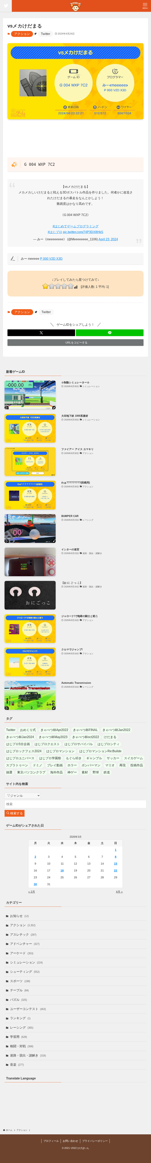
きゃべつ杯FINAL (85, 730)
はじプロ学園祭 (50, 758)
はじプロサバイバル (78, 744)
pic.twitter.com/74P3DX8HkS (83, 232)
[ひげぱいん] (75, 6)
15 (115, 863)
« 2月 (31, 891)
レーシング (21, 1027)
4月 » (119, 891)
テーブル (19, 990)
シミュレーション (26, 962)
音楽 (17, 1064)
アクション (22, 34)
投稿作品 (136, 765)
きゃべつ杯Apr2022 (54, 730)
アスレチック (23, 934)
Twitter (45, 34)
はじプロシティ (109, 744)
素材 (85, 772)
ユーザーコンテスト (28, 1009)
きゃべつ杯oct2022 (85, 737)
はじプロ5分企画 (18, 744)
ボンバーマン (91, 765)
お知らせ (19, 916)
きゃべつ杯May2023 (53, 737)
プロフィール (51, 1140)
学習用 (18, 1036)
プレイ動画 (55, 765)
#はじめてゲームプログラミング (76, 226)
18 (62, 870)
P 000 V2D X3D (51, 258)
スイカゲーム (133, 758)
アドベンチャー (25, 943)
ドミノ (37, 765)
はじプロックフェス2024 (23, 751)
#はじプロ (55, 232)
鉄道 (107, 772)
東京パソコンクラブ (31, 772)
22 (115, 870)
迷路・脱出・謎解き (28, 1055)
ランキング (20, 1018)
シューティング (25, 971)
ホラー (72, 765)
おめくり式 (28, 730)
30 (35, 884)
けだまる (110, 737)
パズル (18, 999)
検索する (16, 813)
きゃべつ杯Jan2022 (116, 730)
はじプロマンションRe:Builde (100, 751)
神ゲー (72, 772)
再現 (122, 765)
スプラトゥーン (17, 765)
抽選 (9, 772)
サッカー (113, 758)
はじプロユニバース (20, 758)
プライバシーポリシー (95, 1140)
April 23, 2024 (108, 239)
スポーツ (20, 981)
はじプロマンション (60, 751)
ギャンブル (94, 758)
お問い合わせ (70, 1140)
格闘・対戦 (21, 1046)
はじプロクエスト (47, 744)
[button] (41, 332)
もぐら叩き (74, 758)
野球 (96, 772)
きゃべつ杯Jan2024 (20, 737)
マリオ (110, 765)
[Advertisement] (76, 138)
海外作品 (56, 772)
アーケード (21, 953)
